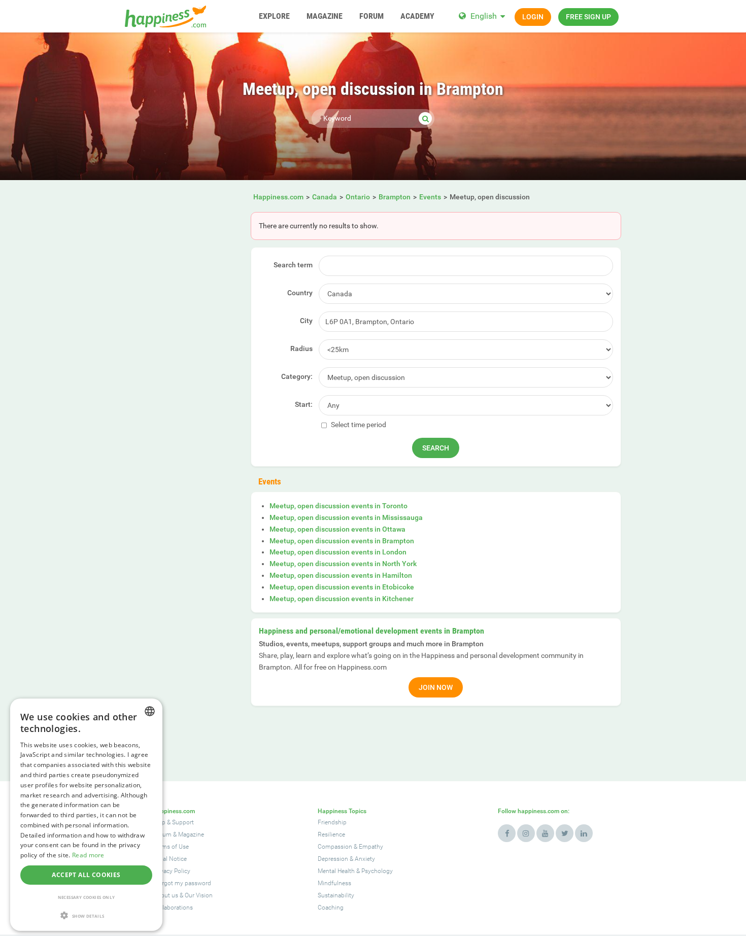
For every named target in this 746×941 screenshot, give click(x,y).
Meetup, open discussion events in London (337, 552)
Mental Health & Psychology (355, 871)
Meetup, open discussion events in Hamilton (340, 575)
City (306, 321)
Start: (304, 404)
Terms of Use (171, 846)
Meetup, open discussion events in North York (343, 564)
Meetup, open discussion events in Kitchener (341, 599)
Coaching (331, 907)
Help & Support (173, 822)
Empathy (371, 846)
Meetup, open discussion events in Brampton (341, 541)
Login (533, 17)
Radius (301, 348)
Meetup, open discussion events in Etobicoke (341, 587)
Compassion (335, 846)
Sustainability (336, 895)
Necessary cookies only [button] (86, 897)
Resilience (331, 834)
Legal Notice (170, 858)
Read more (88, 855)
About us (165, 895)
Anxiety (365, 858)
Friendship (332, 822)
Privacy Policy (171, 871)
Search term (293, 265)
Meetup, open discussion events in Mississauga (346, 517)
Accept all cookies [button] (86, 874)
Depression (333, 858)
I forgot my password (182, 883)
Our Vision (199, 895)
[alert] (86, 815)
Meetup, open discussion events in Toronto (338, 506)
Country (300, 293)
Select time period (357, 425)
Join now (436, 687)
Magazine (191, 834)
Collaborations (173, 907)
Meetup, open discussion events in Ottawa (337, 529)
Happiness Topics (342, 811)
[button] (86, 915)
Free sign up (588, 17)
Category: (297, 376)
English (483, 16)
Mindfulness (334, 883)
